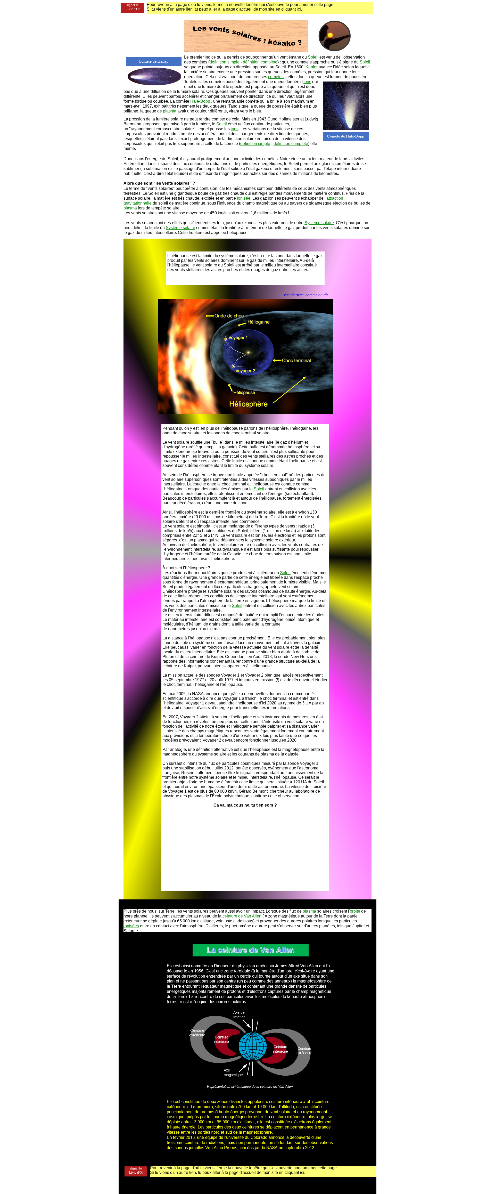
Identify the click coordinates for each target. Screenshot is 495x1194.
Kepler (312, 67)
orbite (355, 911)
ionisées (131, 926)
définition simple (225, 62)
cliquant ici (291, 9)
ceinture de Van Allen (241, 916)
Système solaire (319, 223)
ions (307, 81)
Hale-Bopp (200, 101)
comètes (276, 77)
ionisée (243, 198)
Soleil (313, 57)
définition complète (260, 62)
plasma (169, 111)
